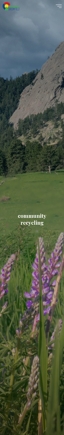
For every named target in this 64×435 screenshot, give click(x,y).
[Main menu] (59, 6)
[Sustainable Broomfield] (11, 6)
